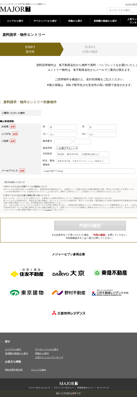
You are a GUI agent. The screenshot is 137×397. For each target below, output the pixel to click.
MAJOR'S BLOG (14, 369)
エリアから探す (15, 20)
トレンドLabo (38, 369)
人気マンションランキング (49, 357)
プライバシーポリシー (64, 387)
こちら (48, 210)
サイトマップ (103, 387)
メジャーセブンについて (39, 387)
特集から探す (75, 20)
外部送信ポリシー (85, 387)
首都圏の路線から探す (105, 20)
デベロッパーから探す (45, 20)
